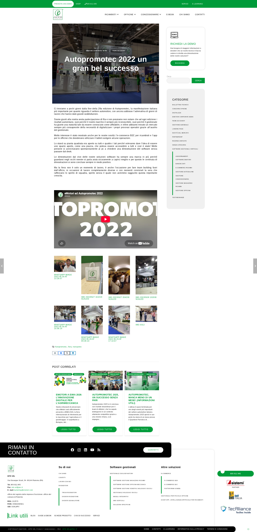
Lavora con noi (65, 481)
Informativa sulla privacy (191, 529)
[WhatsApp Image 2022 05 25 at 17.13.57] (119, 324)
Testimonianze (178, 197)
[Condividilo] (61, 353)
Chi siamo (62, 473)
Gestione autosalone (185, 171)
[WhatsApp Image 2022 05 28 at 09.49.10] (92, 324)
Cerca (169, 76)
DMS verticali (119, 500)
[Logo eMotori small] (14, 469)
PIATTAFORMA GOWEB (172, 488)
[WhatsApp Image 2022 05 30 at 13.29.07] (65, 278)
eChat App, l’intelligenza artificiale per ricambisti (182, 500)
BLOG (33, 516)
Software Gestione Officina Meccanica (129, 484)
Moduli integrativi (120, 496)
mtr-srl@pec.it (17, 487)
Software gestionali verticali (185, 149)
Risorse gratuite (179, 141)
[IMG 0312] (146, 324)
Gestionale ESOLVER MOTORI (121, 473)
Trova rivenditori (69, 492)
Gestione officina (183, 190)
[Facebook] (72, 449)
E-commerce (166, 473)
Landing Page (177, 129)
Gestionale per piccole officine (174, 496)
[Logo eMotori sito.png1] (57, 14)
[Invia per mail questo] (55, 353)
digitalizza (176, 113)
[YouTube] (92, 449)
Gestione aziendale (180, 125)
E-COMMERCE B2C (171, 484)
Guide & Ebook (45, 516)
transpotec (77, 347)
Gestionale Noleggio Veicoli (125, 492)
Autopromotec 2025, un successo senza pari (105, 397)
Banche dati (180, 163)
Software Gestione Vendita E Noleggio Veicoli (132, 488)
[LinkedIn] (85, 449)
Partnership (177, 137)
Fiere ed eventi (119, 50)
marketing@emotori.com (23, 490)
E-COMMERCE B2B (171, 480)
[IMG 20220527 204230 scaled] (119, 278)
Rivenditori (63, 485)
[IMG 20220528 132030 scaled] (146, 278)
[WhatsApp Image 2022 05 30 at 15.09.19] (65, 324)
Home (146, 529)
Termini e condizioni (217, 529)
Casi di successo (82, 516)
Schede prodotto (62, 516)
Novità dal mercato (180, 133)
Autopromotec (61, 347)
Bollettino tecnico (180, 104)
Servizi (96, 516)
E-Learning (169, 529)
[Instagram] (79, 450)
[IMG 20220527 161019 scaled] (92, 278)
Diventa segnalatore (71, 500)
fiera (70, 347)
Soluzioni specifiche (122, 504)
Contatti (62, 477)
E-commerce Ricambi (184, 167)
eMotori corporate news (96, 50)
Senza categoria (179, 145)
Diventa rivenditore (70, 496)
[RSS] (98, 449)
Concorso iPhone (179, 108)
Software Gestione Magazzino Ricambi (129, 480)
